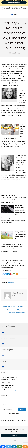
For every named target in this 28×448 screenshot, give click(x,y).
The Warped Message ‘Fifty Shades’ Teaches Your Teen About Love (20, 210)
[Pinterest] (11, 274)
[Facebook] (3, 274)
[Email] (14, 274)
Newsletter (10, 282)
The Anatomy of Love (14, 115)
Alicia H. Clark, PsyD (14, 53)
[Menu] (3, 332)
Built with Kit (14, 413)
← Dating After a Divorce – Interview (12, 306)
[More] (17, 274)
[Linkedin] (8, 274)
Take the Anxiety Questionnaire (14, 2)
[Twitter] (5, 274)
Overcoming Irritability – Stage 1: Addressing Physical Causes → (17, 311)
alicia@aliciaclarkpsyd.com (13, 390)
